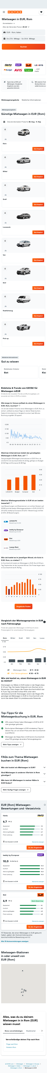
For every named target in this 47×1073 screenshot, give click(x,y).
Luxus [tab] (42, 638)
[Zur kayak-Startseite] (15, 12)
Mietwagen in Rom (16, 1068)
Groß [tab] (21, 638)
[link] (24, 606)
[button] (3, 12)
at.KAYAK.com (9, 1064)
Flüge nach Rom (12, 1044)
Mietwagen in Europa (32, 1064)
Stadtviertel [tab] (31, 1031)
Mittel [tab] (12, 638)
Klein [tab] (5, 638)
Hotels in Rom (11, 1047)
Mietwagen (19, 1064)
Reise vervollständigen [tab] (14, 1031)
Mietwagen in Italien (14, 1066)
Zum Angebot (38, 149)
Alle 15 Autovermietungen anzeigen (14, 941)
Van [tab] (34, 638)
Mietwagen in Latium (29, 1066)
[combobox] (9, 23)
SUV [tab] (28, 638)
